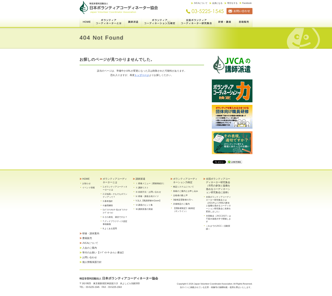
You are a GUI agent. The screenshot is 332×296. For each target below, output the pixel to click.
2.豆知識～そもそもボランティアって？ (115, 195)
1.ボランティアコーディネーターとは (115, 188)
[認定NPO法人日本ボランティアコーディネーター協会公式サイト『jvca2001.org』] (119, 13)
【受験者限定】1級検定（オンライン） (184, 209)
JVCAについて (201, 3)
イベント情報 (88, 187)
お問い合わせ (89, 257)
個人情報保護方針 (92, 262)
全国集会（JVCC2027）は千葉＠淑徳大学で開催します (218, 219)
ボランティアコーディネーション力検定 (160, 22)
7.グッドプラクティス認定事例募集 (115, 222)
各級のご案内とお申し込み (185, 191)
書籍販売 (243, 22)
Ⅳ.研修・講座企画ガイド (147, 196)
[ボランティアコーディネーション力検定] (232, 101)
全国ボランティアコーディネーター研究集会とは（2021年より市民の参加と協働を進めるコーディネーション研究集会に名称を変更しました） (218, 204)
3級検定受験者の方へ (183, 200)
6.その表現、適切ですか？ (115, 217)
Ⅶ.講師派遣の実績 (144, 209)
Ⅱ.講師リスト (142, 187)
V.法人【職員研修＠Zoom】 (148, 200)
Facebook (247, 3)
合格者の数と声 (180, 195)
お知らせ (86, 183)
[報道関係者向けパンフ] (232, 153)
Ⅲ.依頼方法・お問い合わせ (148, 192)
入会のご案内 (89, 247)
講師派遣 (133, 22)
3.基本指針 (108, 201)
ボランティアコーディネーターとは (108, 22)
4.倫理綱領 (108, 205)
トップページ (142, 75)
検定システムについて (183, 187)
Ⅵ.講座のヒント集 (144, 205)
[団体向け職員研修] (232, 128)
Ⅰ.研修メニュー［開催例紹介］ (150, 183)
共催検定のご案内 (181, 204)
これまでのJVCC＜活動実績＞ (218, 227)
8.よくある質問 (110, 228)
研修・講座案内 (224, 22)
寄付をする (232, 3)
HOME (86, 22)
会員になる (217, 3)
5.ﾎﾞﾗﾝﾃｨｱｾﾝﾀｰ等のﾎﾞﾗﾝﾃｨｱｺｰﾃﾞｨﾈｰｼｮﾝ (115, 211)
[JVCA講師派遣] (232, 76)
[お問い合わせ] (238, 13)
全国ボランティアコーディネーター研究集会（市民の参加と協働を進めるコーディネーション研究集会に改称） (196, 22)
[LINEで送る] (234, 161)
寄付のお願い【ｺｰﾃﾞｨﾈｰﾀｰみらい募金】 (103, 252)
